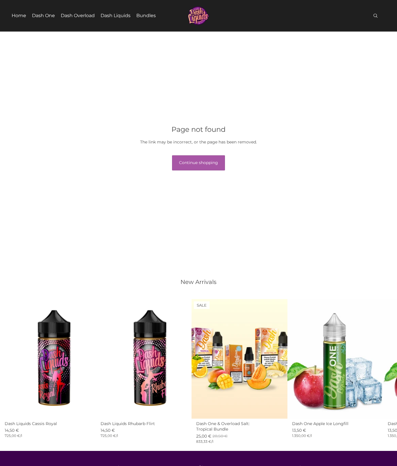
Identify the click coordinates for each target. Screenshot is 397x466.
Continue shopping (198, 162)
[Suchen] (375, 15)
